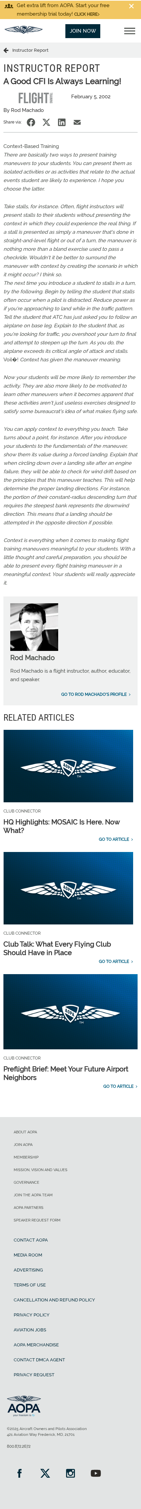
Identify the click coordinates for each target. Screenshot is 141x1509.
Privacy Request (34, 1374)
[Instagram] (70, 1474)
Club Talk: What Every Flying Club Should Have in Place (57, 948)
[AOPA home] (23, 32)
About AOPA (25, 1132)
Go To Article (114, 839)
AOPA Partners (28, 1207)
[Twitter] (44, 1474)
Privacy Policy (32, 1314)
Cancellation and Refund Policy (54, 1299)
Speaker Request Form (37, 1220)
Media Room (28, 1255)
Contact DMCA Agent (39, 1359)
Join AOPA (23, 1145)
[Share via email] (77, 122)
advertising (28, 1270)
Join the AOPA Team (33, 1195)
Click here (86, 14)
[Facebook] (19, 1474)
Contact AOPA (31, 1240)
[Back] (7, 50)
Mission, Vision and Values (40, 1170)
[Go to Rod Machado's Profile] (34, 649)
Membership (26, 1157)
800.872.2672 (18, 1446)
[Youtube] (95, 1474)
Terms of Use (30, 1284)
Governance (26, 1182)
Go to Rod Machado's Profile (94, 694)
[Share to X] (46, 122)
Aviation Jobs (30, 1329)
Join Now (83, 31)
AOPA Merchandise (36, 1344)
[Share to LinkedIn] (61, 122)
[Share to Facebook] (31, 122)
